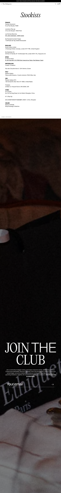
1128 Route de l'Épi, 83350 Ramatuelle (15, 40)
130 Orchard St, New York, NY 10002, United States (19, 81)
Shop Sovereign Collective (12, 106)
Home (3, 117)
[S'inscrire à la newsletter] (52, 384)
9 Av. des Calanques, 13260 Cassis (14, 35)
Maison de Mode (9, 105)
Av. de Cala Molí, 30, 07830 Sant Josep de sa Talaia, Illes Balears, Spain (24, 60)
